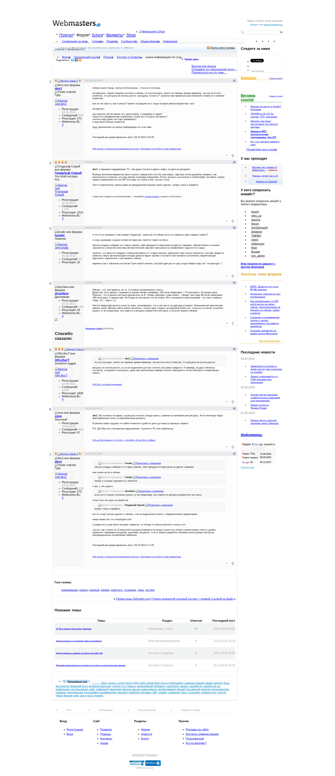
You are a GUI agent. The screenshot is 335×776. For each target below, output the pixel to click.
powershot (153, 683)
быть (85, 686)
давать (131, 686)
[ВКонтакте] (76, 60)
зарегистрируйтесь (273, 25)
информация (69, 590)
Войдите (254, 25)
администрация (194, 683)
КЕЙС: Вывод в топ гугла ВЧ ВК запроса (264, 288)
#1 (234, 80)
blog (104, 683)
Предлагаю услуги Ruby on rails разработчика (160, 149)
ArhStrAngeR (259, 227)
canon (121, 683)
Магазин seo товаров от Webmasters (264, 168)
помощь (61, 692)
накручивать (149, 689)
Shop (131, 35)
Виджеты (114, 35)
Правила (112, 41)
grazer (255, 211)
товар (59, 695)
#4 (234, 282)
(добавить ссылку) (276, 96)
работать (117, 590)
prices (164, 683)
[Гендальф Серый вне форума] (63, 190)
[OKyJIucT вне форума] (63, 372)
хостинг (150, 590)
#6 (234, 408)
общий (180, 689)
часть (90, 695)
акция (209, 683)
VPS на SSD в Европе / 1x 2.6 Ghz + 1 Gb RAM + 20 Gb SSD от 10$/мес (123, 440)
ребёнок (134, 692)
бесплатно (62, 686)
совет (183, 692)
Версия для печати (204, 66)
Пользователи (195, 738)
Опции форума (150, 41)
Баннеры (248, 78)
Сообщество (129, 41)
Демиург (256, 231)
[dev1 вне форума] (63, 102)
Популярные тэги (77, 681)
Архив (104, 743)
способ (221, 692)
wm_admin (258, 255)
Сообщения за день (75, 41)
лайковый (102, 689)
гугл (123, 686)
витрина (94, 686)
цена (83, 695)
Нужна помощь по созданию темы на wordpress (79, 641)
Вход (70, 734)
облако (105, 590)
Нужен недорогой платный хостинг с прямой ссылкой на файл (192, 598)
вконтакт (105, 686)
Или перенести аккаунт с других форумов (258, 265)
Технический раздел (87, 57)
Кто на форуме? (196, 743)
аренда (218, 683)
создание (130, 590)
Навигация (170, 41)
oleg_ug (256, 215)
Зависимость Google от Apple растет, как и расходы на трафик (266, 369)
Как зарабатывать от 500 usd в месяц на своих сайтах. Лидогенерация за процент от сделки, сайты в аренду (265, 307)
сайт (154, 692)
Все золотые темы (269, 341)
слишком (173, 692)
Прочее (108, 57)
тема (140, 590)
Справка (97, 41)
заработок (196, 686)
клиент (83, 590)
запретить (172, 686)
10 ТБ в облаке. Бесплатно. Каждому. (74, 629)
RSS (279, 41)
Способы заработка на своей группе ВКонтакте (264, 332)
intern (254, 239)
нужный (94, 590)
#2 (234, 162)
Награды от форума (266, 181)
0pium (255, 223)
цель (76, 695)
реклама (145, 692)
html (136, 683)
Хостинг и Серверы (129, 57)
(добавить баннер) (276, 78)
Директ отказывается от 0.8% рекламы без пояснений (264, 379)
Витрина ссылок (248, 97)
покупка (206, 689)
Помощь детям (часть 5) (265, 176)
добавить (160, 686)
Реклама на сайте (197, 729)
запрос (184, 686)
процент (122, 692)
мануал (127, 689)
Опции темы (192, 59)
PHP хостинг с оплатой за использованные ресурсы (115, 149)
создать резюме (152, 196)
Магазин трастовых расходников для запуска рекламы (264, 124)
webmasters (176, 683)
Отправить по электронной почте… (214, 69)
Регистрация (75, 729)
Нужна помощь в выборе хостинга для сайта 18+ (79, 653)
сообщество (208, 692)
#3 (234, 227)
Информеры (251, 435)
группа (116, 686)
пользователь (220, 689)
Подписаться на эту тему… (209, 72)
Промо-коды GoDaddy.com (133, 598)
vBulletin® (138, 755)
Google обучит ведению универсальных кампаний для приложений (265, 397)
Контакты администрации (202, 734)
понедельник (75, 692)
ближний (75, 686)
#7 (234, 453)
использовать (80, 689)
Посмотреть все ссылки (262, 149)
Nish (254, 247)
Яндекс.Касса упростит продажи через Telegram (265, 422)
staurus (255, 219)
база (226, 683)
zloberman (257, 243)
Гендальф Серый (93, 328)
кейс (92, 689)
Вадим (255, 251)
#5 (234, 349)
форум (68, 695)
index (142, 683)
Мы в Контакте (257, 70)
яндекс (99, 695)
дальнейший (145, 686)
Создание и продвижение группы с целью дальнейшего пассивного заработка (265, 322)
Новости (146, 734)
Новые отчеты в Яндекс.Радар (260, 406)
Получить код (247, 467)
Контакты (106, 738)
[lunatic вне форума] (63, 246)
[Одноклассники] (80, 60)
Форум (82, 35)
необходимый (167, 689)
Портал (66, 35)
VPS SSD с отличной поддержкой (107, 384)
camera (112, 683)
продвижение (108, 692)
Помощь (105, 734)
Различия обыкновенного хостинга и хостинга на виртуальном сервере (90, 665)
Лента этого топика (222, 47)
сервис (162, 692)
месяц (136, 689)
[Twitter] (73, 60)
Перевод (151, 755)
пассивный (193, 689)
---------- (96, 683)
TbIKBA (256, 235)
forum (129, 683)
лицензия (115, 689)
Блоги (97, 35)
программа (91, 692)
